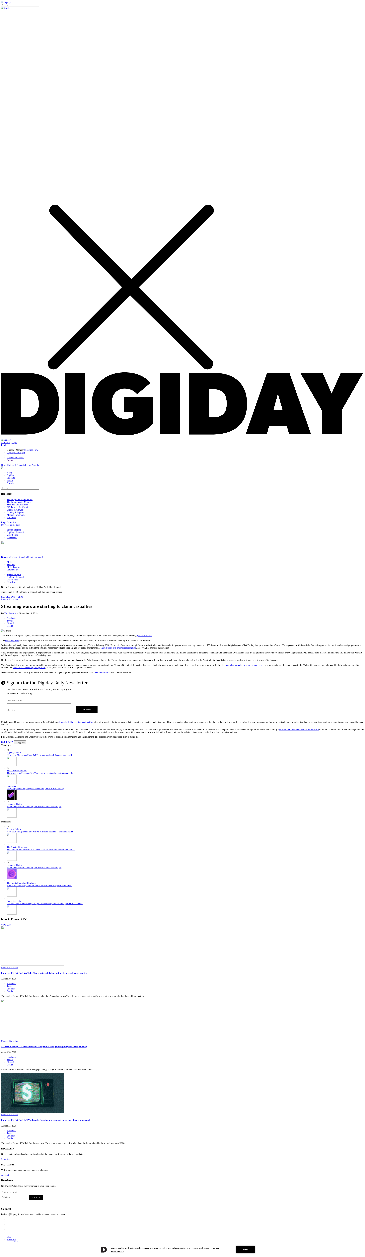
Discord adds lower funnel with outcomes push (22, 557)
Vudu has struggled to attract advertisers (243, 665)
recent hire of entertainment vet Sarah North (299, 729)
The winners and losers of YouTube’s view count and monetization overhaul (41, 773)
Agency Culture (14, 752)
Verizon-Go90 (101, 672)
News (3, 465)
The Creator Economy (17, 770)
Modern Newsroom (16, 515)
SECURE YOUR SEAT (12, 597)
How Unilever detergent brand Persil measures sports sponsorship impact (39, 885)
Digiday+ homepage (16, 452)
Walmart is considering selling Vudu (29, 667)
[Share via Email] (12, 742)
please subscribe (144, 635)
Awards (35, 465)
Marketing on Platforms (17, 504)
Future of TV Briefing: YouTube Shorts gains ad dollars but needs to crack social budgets (44, 973)
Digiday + (11, 465)
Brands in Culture (15, 510)
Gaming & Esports (15, 512)
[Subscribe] (6, 440)
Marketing (11, 564)
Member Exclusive (9, 599)
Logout (10, 460)
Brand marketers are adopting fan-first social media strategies (34, 806)
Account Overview (15, 457)
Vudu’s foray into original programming (118, 648)
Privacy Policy (13, 1242)
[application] (182, 1249)
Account (5, 1175)
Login (14, 442)
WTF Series (12, 535)
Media (10, 562)
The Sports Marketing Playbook (21, 883)
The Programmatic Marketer (19, 502)
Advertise (11, 1239)
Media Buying (13, 567)
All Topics (11, 517)
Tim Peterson (10, 613)
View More (6, 925)
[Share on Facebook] (5, 742)
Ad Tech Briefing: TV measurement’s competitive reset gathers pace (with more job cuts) (44, 1046)
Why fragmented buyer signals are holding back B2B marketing (35, 788)
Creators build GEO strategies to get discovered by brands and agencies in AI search (45, 903)
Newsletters (12, 537)
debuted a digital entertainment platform (76, 722)
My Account (6, 525)
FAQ (9, 455)
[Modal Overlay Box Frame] (182, 697)
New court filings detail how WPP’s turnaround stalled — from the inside (40, 755)
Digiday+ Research (15, 532)
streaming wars (12, 640)
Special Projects (14, 530)
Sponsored (11, 786)
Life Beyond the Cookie (18, 507)
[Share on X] (8, 742)
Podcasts (21, 465)
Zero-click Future (15, 901)
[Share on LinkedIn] (2, 742)
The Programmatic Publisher (20, 499)
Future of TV (13, 569)
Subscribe (5, 442)
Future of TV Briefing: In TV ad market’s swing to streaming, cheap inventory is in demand (45, 1120)
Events (28, 465)
